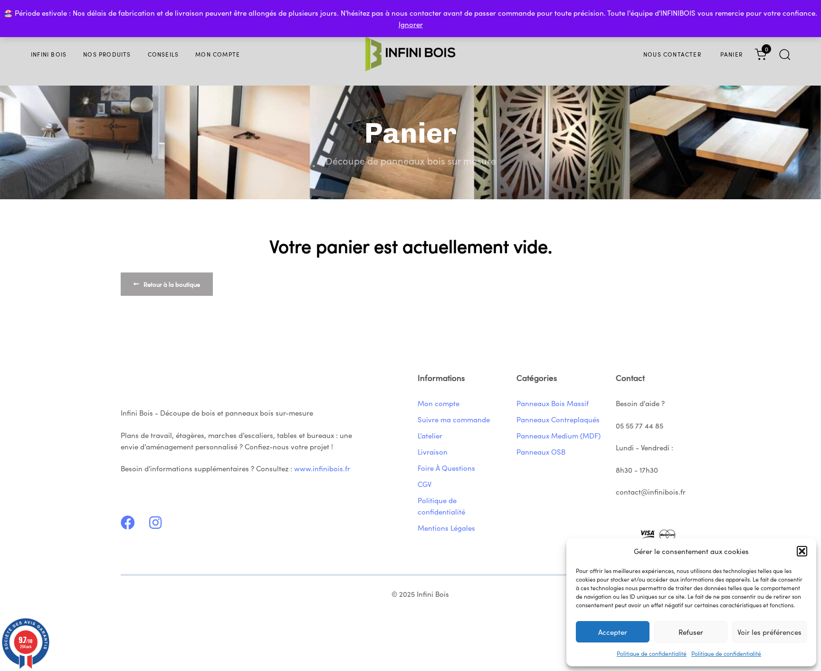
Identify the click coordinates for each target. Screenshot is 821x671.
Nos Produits (107, 54)
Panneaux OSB (540, 452)
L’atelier (430, 435)
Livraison (433, 452)
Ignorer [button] (411, 24)
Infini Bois (49, 54)
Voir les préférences (769, 632)
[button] (802, 551)
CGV (424, 484)
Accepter (612, 632)
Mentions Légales (446, 528)
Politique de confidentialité (652, 653)
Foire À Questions (446, 468)
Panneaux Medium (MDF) (558, 435)
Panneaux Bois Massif (552, 403)
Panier (731, 54)
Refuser (690, 632)
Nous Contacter (672, 54)
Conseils (163, 54)
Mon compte (217, 54)
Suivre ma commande (454, 419)
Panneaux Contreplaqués (558, 419)
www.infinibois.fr (322, 468)
